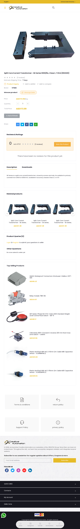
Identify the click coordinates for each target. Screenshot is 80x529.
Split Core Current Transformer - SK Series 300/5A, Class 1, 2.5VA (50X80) (40, 222)
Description (12, 167)
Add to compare (45, 84)
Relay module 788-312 (38, 296)
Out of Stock (13, 116)
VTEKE (14, 88)
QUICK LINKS (8, 484)
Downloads (27, 167)
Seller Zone (8, 504)
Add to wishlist (30, 84)
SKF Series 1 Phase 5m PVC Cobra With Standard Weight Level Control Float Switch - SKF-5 (50, 315)
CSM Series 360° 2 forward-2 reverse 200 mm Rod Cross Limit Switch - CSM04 (50, 334)
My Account (8, 497)
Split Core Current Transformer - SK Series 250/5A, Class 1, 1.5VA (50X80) (17, 222)
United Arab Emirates (67, 2)
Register (16, 242)
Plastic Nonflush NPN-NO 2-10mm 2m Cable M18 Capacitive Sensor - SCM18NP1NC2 (51, 352)
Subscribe (64, 460)
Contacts (7, 491)
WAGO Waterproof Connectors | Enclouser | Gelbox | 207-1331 (51, 277)
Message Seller (29, 92)
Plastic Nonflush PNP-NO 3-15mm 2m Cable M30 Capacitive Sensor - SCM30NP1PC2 (51, 371)
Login (8, 242)
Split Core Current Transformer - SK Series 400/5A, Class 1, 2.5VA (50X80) (62, 222)
